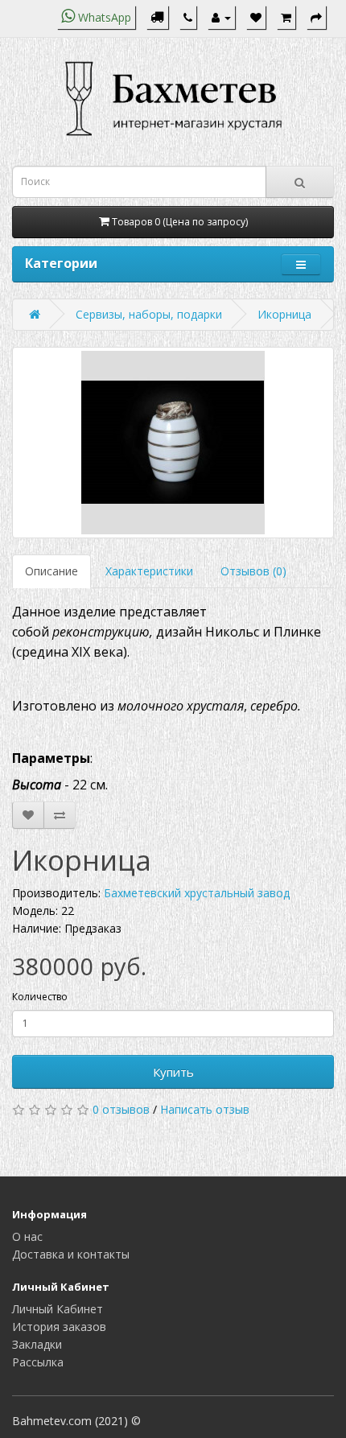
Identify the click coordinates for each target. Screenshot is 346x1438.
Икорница (284, 314)
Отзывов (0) (253, 571)
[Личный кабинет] (221, 17)
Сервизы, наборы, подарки (149, 314)
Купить (173, 1072)
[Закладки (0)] (256, 17)
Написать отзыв (204, 1109)
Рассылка (38, 1362)
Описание (51, 571)
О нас (27, 1236)
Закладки (37, 1344)
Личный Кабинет (57, 1308)
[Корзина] (286, 17)
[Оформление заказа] (316, 17)
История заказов (59, 1326)
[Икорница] (173, 442)
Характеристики (149, 571)
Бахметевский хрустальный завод (197, 892)
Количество (40, 996)
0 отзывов (121, 1109)
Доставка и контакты (71, 1254)
